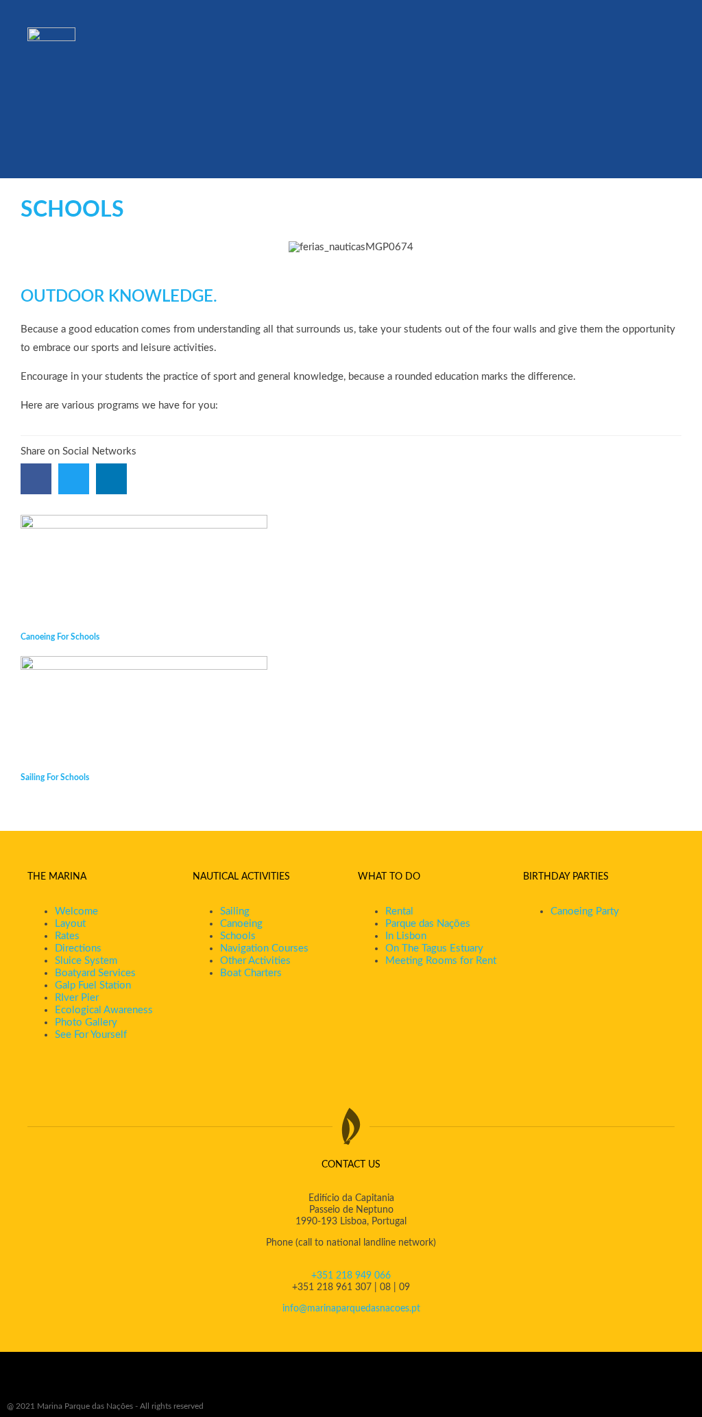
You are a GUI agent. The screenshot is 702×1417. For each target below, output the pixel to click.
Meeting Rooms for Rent (440, 961)
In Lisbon (405, 936)
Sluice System (86, 961)
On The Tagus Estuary (434, 948)
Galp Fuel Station (93, 985)
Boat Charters (251, 973)
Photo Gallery (86, 1022)
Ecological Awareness (104, 1010)
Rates (67, 936)
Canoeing (241, 924)
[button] (36, 478)
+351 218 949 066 (351, 1276)
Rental (399, 911)
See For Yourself (91, 1035)
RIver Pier (77, 998)
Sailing (235, 911)
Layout (70, 924)
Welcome (76, 911)
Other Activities (255, 961)
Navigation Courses (264, 948)
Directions (78, 948)
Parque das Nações (427, 924)
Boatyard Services (95, 973)
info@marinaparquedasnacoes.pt (351, 1308)
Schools (238, 936)
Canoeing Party (584, 911)
